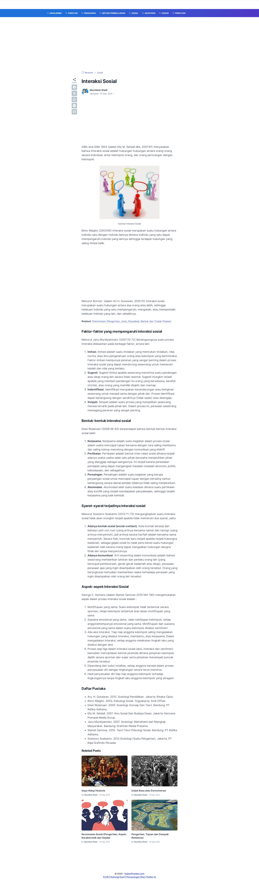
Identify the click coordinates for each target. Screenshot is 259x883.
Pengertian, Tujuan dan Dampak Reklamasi (150, 836)
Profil (106, 877)
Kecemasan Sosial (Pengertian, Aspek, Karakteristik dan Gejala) (104, 836)
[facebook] (74, 87)
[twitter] (74, 93)
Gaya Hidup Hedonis (93, 790)
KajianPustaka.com (134, 873)
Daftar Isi (151, 877)
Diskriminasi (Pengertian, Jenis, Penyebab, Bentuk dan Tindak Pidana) (131, 321)
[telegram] (74, 105)
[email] (74, 111)
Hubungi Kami (117, 877)
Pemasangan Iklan (136, 877)
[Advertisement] (129, 44)
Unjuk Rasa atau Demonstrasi (148, 790)
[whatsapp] (74, 99)
